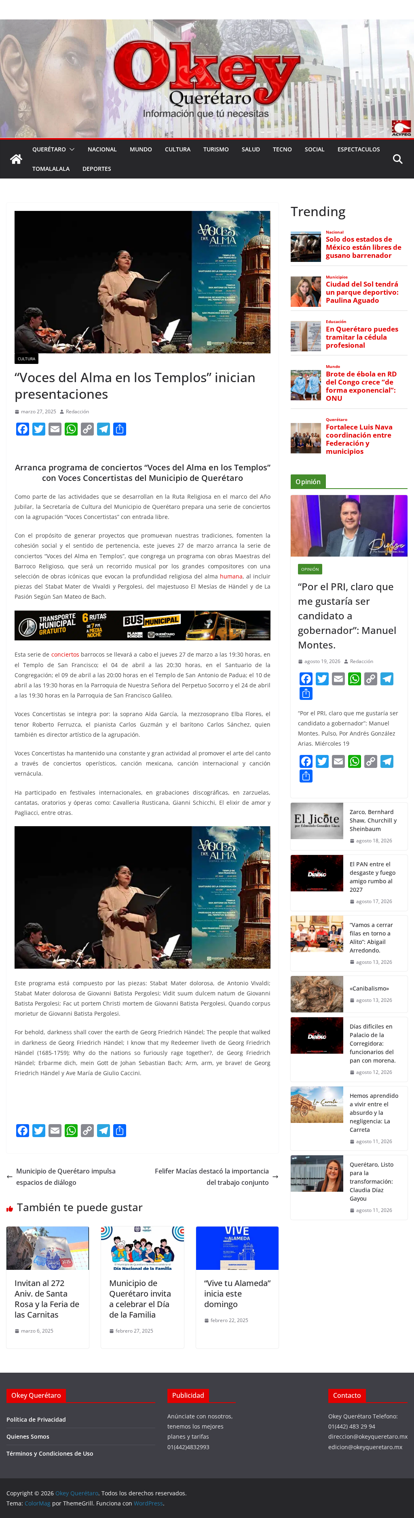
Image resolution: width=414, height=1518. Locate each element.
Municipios (337, 277)
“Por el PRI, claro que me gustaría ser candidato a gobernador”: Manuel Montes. (347, 615)
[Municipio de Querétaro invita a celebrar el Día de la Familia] (142, 1232)
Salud (251, 149)
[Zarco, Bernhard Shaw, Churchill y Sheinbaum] (317, 826)
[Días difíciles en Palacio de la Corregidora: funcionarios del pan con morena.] (317, 1049)
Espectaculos (359, 149)
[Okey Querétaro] (207, 25)
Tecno (282, 149)
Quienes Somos (27, 1436)
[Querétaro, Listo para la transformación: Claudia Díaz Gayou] (317, 1187)
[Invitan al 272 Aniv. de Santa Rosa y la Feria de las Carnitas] (47, 1232)
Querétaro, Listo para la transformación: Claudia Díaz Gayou (371, 1181)
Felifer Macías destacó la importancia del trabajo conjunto (212, 1177)
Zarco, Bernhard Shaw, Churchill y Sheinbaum (373, 820)
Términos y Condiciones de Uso (49, 1453)
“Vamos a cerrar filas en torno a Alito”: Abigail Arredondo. (371, 937)
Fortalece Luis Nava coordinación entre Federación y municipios (359, 439)
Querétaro (49, 149)
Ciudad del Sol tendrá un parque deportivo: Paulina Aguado (362, 292)
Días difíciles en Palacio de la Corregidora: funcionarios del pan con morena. (373, 1043)
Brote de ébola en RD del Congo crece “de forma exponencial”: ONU (361, 386)
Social (315, 149)
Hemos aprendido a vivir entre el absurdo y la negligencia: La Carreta (374, 1112)
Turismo (216, 149)
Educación (336, 321)
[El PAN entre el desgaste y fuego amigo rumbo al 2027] (317, 883)
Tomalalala (51, 168)
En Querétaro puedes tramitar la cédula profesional (362, 337)
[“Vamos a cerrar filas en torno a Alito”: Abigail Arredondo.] (317, 944)
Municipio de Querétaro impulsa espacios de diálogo (66, 1177)
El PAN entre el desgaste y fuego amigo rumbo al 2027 (372, 876)
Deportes (96, 168)
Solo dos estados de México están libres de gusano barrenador (363, 247)
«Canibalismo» (369, 988)
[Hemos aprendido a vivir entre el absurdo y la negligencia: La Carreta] (317, 1118)
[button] (70, 149)
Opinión (310, 569)
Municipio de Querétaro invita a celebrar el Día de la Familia (140, 1299)
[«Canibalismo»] (317, 994)
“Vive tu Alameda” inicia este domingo (237, 1294)
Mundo (141, 149)
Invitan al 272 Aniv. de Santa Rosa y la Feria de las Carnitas (47, 1299)
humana (231, 576)
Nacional (102, 149)
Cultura (177, 149)
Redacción (77, 411)
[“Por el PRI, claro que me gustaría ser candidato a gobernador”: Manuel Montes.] (349, 526)
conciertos (65, 654)
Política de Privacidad (36, 1419)
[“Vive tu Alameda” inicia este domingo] (237, 1232)
